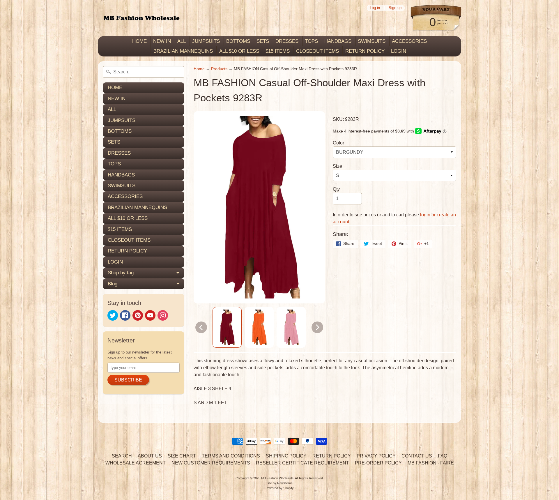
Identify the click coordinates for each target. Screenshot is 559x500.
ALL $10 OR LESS (239, 51)
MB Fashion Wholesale (277, 478)
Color (338, 142)
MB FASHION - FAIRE (431, 462)
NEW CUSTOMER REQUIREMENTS (210, 462)
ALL (181, 41)
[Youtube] (150, 315)
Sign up (395, 8)
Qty (336, 189)
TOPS (311, 41)
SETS (262, 41)
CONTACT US (416, 455)
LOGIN (398, 51)
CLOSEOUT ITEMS (317, 51)
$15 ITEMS (278, 51)
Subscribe (128, 379)
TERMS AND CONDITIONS (231, 455)
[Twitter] (112, 315)
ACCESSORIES (409, 41)
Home (199, 69)
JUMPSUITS (206, 41)
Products (219, 69)
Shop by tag (121, 272)
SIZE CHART (182, 455)
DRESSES (286, 41)
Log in (375, 8)
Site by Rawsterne (280, 483)
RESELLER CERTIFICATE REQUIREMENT (302, 462)
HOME (139, 41)
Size (337, 166)
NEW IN (162, 41)
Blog (112, 284)
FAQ (442, 455)
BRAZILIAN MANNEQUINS (183, 51)
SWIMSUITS (371, 41)
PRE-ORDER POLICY (378, 462)
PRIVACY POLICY (376, 455)
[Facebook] (125, 315)
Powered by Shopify (280, 488)
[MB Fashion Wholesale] (141, 18)
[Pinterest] (137, 315)
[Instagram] (163, 315)
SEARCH (122, 455)
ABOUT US (150, 455)
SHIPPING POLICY (286, 455)
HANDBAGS (337, 41)
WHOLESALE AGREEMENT (135, 462)
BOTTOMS (238, 41)
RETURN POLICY (365, 51)
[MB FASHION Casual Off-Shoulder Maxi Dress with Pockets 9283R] (227, 327)
